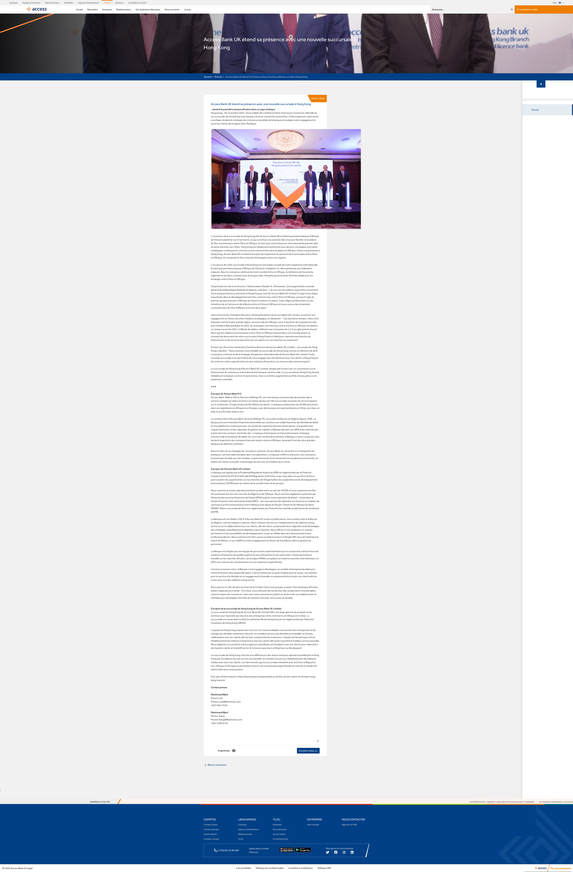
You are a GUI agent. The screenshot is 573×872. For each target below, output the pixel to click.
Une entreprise (280, 829)
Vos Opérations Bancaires (147, 9)
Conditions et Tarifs (137, 2)
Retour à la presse (216, 764)
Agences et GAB (349, 824)
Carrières (119, 2)
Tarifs (240, 839)
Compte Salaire (211, 824)
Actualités (68, 2)
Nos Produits (313, 824)
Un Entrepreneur (280, 839)
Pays (555, 2)
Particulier (277, 824)
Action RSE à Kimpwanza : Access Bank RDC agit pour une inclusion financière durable (527, 802)
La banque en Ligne (529, 9)
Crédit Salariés (210, 834)
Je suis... (188, 9)
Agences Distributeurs (88, 2)
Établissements (123, 9)
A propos (13, 2)
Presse (107, 2)
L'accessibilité (243, 868)
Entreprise (107, 9)
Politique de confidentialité (270, 868)
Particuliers (92, 9)
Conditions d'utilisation (300, 868)
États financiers (52, 2)
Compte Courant (211, 839)
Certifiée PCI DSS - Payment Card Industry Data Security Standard (447, 802)
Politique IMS (324, 868)
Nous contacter (172, 9)
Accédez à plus (307, 750)
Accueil (79, 9)
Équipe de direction (31, 2)
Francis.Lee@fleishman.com (226, 701)
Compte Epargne (211, 829)
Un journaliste (279, 834)
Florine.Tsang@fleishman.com (226, 719)
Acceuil (207, 76)
